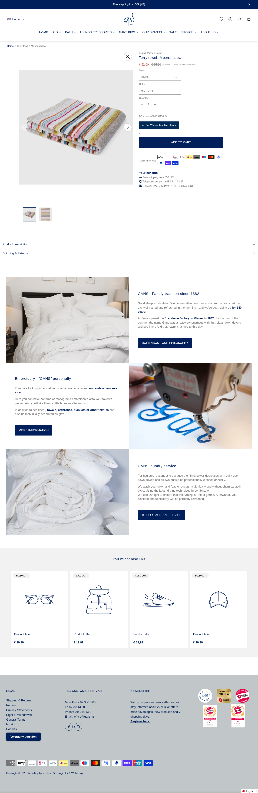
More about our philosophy (164, 342)
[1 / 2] (29, 214)
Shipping (175, 64)
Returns (11, 705)
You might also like (129, 559)
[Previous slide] (25, 127)
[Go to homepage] (129, 19)
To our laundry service (161, 515)
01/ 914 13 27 (84, 712)
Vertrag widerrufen (23, 736)
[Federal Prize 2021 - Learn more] (238, 726)
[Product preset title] (39, 599)
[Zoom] (128, 57)
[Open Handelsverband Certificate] (243, 702)
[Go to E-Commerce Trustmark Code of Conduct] (205, 702)
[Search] (239, 19)
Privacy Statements (19, 710)
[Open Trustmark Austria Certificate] (224, 702)
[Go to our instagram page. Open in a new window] (78, 727)
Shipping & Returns (15, 253)
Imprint (10, 724)
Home (10, 46)
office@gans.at (84, 716)
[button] (249, 791)
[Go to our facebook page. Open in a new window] (69, 727)
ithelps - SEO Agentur (56, 773)
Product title (22, 634)
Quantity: (144, 98)
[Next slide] (128, 127)
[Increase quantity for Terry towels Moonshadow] (155, 104)
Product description (15, 244)
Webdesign (77, 773)
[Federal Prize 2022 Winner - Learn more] (210, 726)
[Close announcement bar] (249, 4)
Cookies (11, 729)
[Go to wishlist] (221, 19)
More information (34, 430)
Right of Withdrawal (19, 715)
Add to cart (181, 142)
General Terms (15, 719)
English (17, 19)
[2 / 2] (45, 214)
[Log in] (230, 19)
